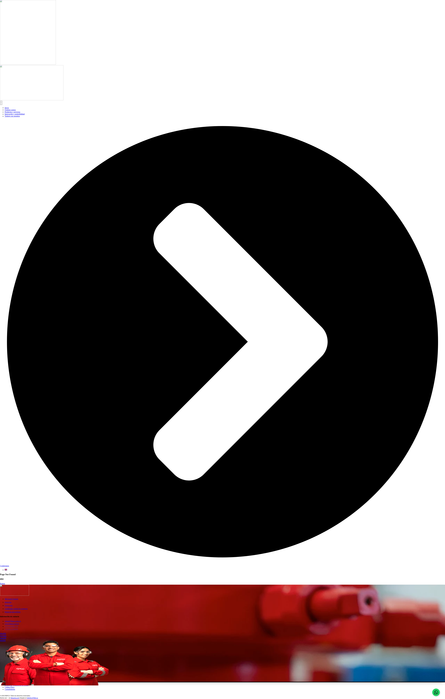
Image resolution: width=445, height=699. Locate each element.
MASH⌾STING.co (32, 698)
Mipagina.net (15, 698)
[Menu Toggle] (1, 103)
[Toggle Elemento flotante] (436, 692)
